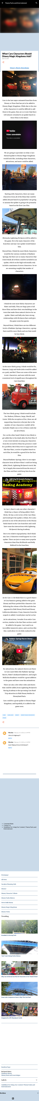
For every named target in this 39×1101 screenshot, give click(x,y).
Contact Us (7, 825)
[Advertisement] (19, 800)
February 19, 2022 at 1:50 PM (22, 742)
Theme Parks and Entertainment (16, 3)
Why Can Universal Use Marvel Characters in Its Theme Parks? (19, 976)
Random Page (5, 1067)
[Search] (36, 3)
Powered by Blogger (20, 1098)
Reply (10, 738)
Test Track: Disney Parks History (10, 956)
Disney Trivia (5, 912)
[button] (3, 62)
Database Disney (6, 1073)
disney (17, 715)
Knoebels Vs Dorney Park (8, 935)
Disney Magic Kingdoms (19, 68)
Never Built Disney (7, 902)
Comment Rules (8, 823)
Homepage (4, 875)
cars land (10, 715)
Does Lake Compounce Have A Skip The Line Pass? (16, 997)
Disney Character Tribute (9, 893)
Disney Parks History (8, 898)
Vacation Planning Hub (8, 884)
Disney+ (4, 889)
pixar (4, 717)
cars (4, 715)
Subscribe (8, 5)
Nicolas (10, 732)
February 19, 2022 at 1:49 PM (22, 732)
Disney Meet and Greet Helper (10, 1075)
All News (4, 879)
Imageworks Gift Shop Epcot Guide (11, 1018)
